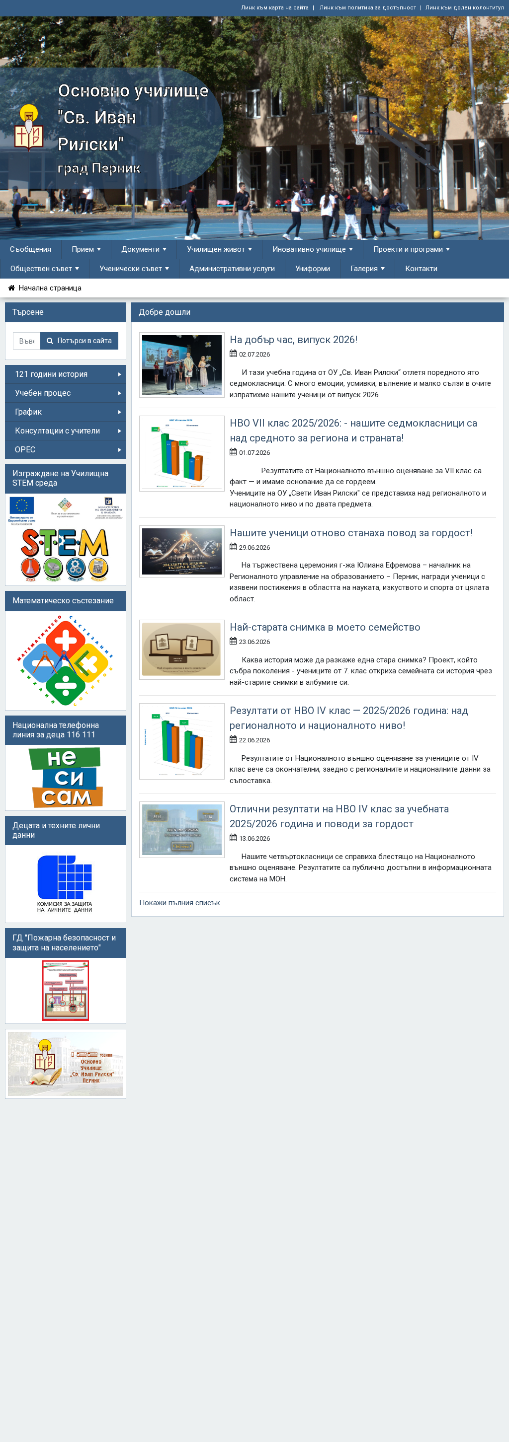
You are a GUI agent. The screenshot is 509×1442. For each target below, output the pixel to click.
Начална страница (48, 288)
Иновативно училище (309, 249)
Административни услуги (232, 268)
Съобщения (30, 249)
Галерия (364, 268)
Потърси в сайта (82, 341)
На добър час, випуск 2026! (293, 340)
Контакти (421, 268)
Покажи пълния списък (179, 902)
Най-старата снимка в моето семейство (325, 627)
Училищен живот (216, 249)
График (28, 412)
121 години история (51, 374)
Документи (140, 249)
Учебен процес (43, 393)
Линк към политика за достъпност (367, 7)
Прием (83, 249)
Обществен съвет (41, 268)
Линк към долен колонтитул (464, 7)
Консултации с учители (57, 430)
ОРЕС (25, 449)
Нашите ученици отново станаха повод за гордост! (351, 533)
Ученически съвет (130, 268)
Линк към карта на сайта (275, 7)
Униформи (312, 268)
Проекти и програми (408, 249)
